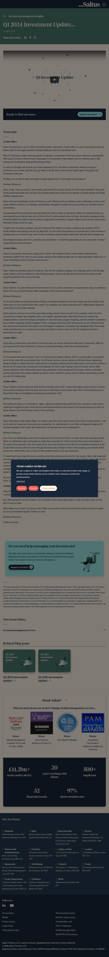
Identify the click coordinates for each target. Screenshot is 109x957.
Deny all (33, 488)
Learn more (20, 481)
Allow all (21, 488)
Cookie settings (48, 488)
